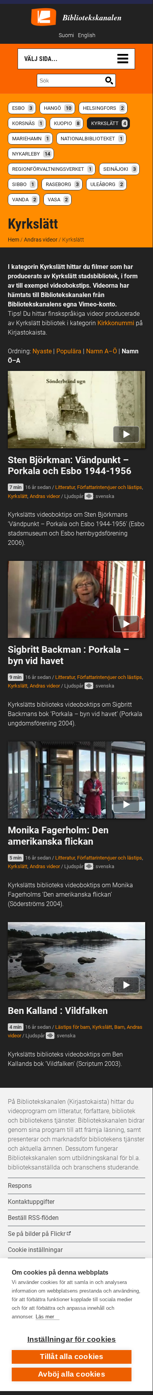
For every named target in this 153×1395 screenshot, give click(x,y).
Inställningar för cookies (71, 1339)
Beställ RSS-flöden (33, 1217)
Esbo (22, 108)
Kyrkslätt (108, 123)
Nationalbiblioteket (91, 138)
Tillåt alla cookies (72, 1356)
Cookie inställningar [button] (35, 1250)
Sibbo (23, 184)
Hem (13, 239)
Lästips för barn (72, 1027)
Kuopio (66, 123)
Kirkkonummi (115, 323)
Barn (119, 1027)
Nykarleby (31, 154)
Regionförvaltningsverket (52, 169)
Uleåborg (106, 184)
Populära (68, 351)
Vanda (24, 199)
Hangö (57, 108)
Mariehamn (30, 138)
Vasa (58, 199)
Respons (20, 1185)
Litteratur (65, 487)
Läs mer (45, 1317)
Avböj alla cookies (71, 1374)
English (86, 35)
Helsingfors (103, 108)
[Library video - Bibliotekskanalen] (43, 16)
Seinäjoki (119, 169)
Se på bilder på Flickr (36, 1233)
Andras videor (41, 239)
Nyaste (42, 351)
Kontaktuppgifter (31, 1201)
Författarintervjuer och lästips (109, 487)
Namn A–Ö (101, 351)
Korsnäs (27, 123)
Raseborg (62, 184)
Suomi (66, 35)
